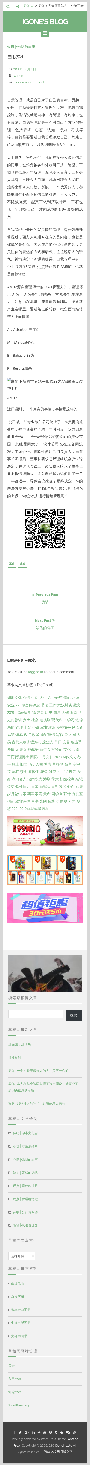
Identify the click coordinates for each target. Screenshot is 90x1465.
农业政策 (47, 727)
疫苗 (66, 742)
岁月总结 (14, 794)
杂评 (19, 750)
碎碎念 (34, 705)
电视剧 (45, 720)
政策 (35, 735)
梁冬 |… (28, 6)
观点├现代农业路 (25, 1186)
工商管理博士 (18, 757)
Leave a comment (29, 82)
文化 (67, 750)
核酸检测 (67, 779)
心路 (75, 750)
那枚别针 (14, 1057)
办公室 (77, 794)
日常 (35, 787)
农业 (11, 705)
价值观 (61, 801)
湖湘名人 (19, 779)
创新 (11, 801)
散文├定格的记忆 (25, 1172)
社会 (35, 720)
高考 (68, 764)
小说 (35, 727)
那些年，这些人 (40, 742)
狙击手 (76, 742)
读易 (19, 735)
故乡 (62, 787)
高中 (76, 764)
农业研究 (55, 698)
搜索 (73, 1015)
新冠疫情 (47, 735)
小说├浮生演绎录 (25, 1146)
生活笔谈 (17, 1283)
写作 (59, 735)
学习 (71, 720)
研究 (52, 772)
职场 (75, 698)
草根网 (57, 764)
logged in (35, 672)
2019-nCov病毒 (19, 713)
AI (74, 735)
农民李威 (17, 1296)
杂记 (79, 779)
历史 (48, 713)
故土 (15, 764)
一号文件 (46, 757)
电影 (27, 727)
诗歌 (24, 705)
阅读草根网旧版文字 (58, 1452)
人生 (43, 698)
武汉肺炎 (64, 705)
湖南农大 (34, 779)
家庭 (38, 794)
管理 (19, 727)
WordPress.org (18, 1405)
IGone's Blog (45, 21)
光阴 (43, 801)
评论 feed (15, 1392)
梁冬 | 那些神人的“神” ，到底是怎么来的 (36, 1103)
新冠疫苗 (55, 750)
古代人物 (19, 742)
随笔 (73, 713)
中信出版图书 (20, 1323)
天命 (47, 794)
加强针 (65, 794)
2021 (15, 809)
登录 (11, 1365)
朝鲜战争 (31, 750)
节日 (58, 742)
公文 (68, 735)
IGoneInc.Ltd (63, 1445)
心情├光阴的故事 (21, 46)
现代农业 (58, 720)
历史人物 (35, 764)
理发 (72, 772)
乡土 (26, 720)
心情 (26, 698)
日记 (26, 787)
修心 (67, 698)
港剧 (47, 779)
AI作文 (68, 757)
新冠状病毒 (48, 787)
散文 (77, 705)
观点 (27, 735)
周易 (57, 713)
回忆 (34, 757)
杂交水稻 (14, 787)
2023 (58, 757)
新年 (43, 750)
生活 (35, 698)
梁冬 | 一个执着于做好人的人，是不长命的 (38, 1070)
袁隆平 (33, 772)
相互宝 (62, 772)
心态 (71, 787)
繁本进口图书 (20, 1309)
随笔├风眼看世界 (25, 1225)
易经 (40, 713)
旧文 (23, 764)
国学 (55, 794)
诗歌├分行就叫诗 (25, 1212)
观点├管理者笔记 (25, 1199)
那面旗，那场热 (19, 1044)
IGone (18, 75)
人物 (65, 713)
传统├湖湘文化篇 (25, 1133)
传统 (51, 801)
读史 (23, 772)
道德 (79, 720)
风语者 (77, 727)
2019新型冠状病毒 (34, 809)
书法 (44, 705)
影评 (79, 787)
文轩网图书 (19, 1336)
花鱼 (44, 772)
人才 (71, 801)
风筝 (11, 735)
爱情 (11, 750)
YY (17, 705)
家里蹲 (28, 794)
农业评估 (22, 801)
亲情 (11, 727)
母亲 (55, 779)
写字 (35, 801)
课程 (22, 564)
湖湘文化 (14, 698)
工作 (12, 564)
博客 (47, 764)
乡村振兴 (63, 727)
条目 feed (15, 1379)
